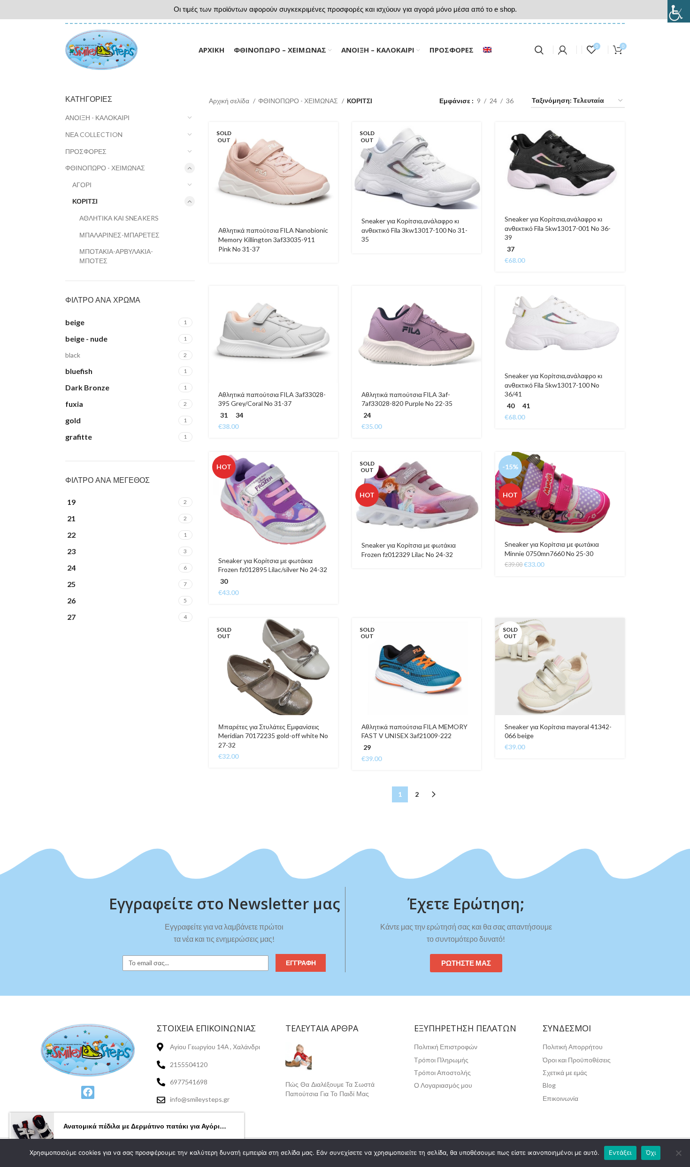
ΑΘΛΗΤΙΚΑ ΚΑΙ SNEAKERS (119, 218)
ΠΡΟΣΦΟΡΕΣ (86, 151)
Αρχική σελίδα (230, 101)
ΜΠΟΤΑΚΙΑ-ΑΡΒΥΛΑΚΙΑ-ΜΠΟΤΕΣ (116, 256)
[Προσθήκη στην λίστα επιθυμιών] (331, 200)
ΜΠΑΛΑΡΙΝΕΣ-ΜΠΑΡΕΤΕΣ (119, 235)
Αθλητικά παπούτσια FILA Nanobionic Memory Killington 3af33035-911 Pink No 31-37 (273, 239)
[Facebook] (87, 1092)
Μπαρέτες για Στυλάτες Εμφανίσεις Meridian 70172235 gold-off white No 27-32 (273, 736)
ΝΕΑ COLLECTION (94, 134)
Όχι (651, 1152)
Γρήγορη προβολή (331, 158)
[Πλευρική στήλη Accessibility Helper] (678, 11)
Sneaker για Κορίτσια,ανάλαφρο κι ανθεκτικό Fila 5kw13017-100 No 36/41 (553, 385)
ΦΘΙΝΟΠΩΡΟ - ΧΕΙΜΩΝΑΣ (105, 168)
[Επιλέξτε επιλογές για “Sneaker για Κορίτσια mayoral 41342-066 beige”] (617, 633)
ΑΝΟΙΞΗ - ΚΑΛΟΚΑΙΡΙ (97, 118)
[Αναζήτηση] (539, 49)
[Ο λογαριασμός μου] (562, 49)
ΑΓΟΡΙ (82, 185)
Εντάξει (620, 1152)
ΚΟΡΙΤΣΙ (85, 201)
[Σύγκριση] (331, 179)
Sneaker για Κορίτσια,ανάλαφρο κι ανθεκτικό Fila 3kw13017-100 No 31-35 (414, 230)
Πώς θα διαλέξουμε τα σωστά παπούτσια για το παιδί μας (330, 1089)
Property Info (305, 1103)
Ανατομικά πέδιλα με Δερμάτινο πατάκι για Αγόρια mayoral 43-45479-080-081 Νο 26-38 (145, 1126)
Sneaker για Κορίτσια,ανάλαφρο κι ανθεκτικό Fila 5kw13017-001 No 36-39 (558, 228)
